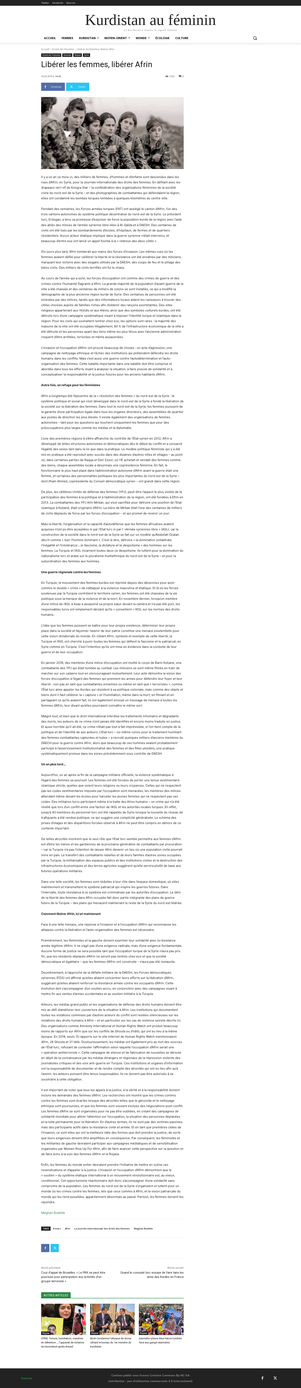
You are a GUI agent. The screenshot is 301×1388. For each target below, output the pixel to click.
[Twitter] (55, 1248)
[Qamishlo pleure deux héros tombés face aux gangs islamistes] (161, 1319)
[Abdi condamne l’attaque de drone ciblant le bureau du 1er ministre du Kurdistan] (112, 1319)
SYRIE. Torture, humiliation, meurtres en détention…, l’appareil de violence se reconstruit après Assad (62, 1342)
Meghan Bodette (143, 1228)
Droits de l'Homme (63, 49)
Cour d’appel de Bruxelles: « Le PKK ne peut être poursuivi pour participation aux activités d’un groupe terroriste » (73, 1277)
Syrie (86, 55)
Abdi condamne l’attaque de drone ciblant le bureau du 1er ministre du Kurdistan (110, 1342)
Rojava (78, 55)
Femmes (67, 55)
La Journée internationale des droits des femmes (102, 1228)
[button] (255, 38)
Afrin (67, 1228)
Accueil (45, 49)
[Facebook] (45, 1248)
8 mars (57, 1228)
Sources (26, 1378)
